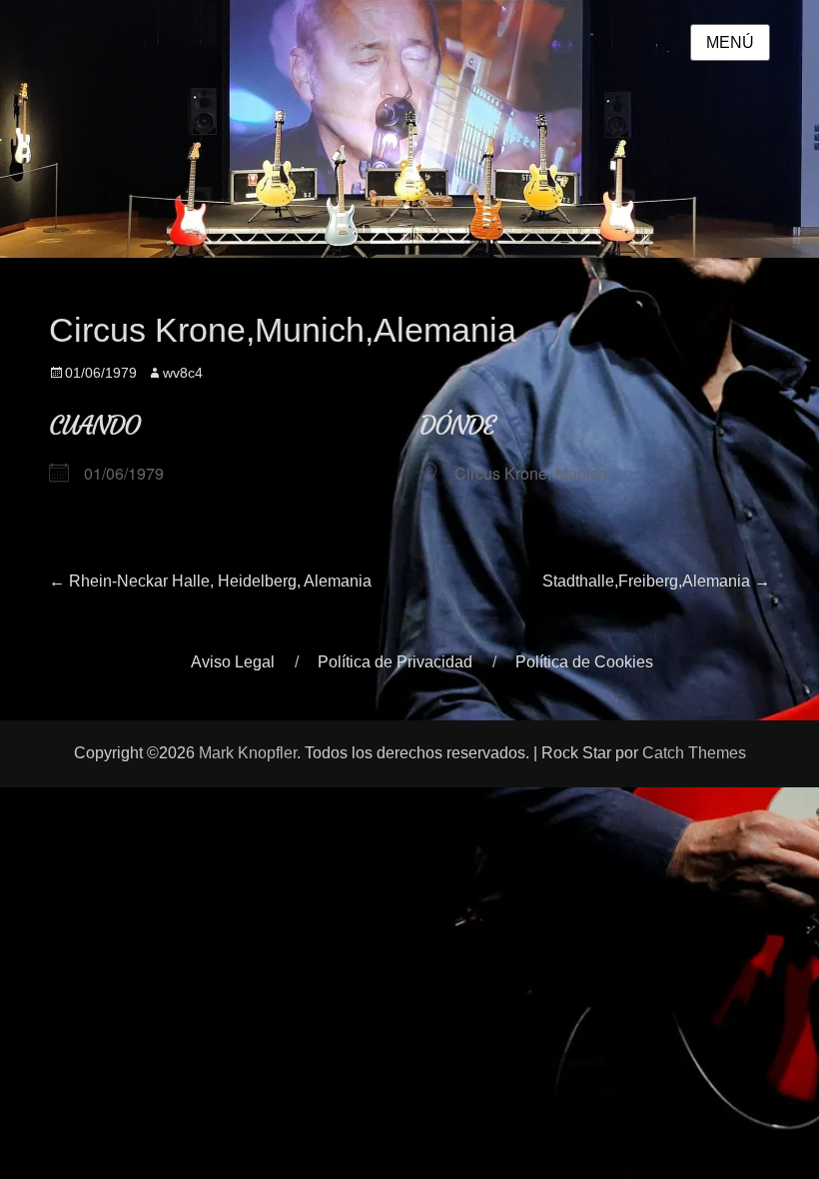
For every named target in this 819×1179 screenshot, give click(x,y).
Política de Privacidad (395, 661)
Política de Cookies (584, 661)
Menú (730, 42)
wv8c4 (183, 373)
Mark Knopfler (248, 752)
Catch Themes (694, 752)
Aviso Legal (233, 661)
